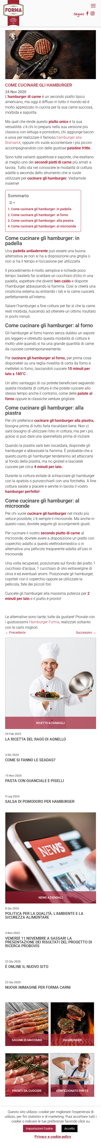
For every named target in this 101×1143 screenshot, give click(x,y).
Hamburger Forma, (44, 622)
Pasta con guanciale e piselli (34, 781)
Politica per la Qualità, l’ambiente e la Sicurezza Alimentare (44, 915)
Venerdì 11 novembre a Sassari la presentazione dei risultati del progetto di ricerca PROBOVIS (48, 942)
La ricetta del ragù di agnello (35, 739)
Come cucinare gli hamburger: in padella (41, 209)
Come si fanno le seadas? (30, 760)
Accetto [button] (69, 1128)
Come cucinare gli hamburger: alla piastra (42, 221)
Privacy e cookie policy (53, 1137)
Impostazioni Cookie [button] (39, 1128)
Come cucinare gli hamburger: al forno (39, 215)
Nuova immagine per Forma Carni (38, 987)
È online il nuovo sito (26, 966)
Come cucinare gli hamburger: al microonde (43, 226)
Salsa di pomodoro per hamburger (39, 801)
